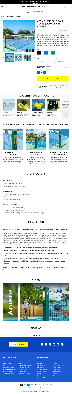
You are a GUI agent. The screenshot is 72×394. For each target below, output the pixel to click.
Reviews (36, 328)
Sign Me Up (22, 344)
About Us (39, 363)
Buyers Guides (41, 371)
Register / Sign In (8, 363)
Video (36, 280)
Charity (39, 373)
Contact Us (22, 363)
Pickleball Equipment (14, 16)
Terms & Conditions (8, 373)
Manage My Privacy (24, 373)
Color (38, 49)
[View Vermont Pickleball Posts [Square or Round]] (9, 57)
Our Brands (40, 367)
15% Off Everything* (43, 1)
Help (4, 365)
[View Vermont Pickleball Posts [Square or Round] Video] (18, 57)
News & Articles (57, 375)
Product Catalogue (58, 365)
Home (2, 16)
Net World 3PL (41, 378)
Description (36, 221)
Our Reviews (41, 365)
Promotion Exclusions (9, 369)
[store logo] (33, 6)
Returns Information (8, 367)
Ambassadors (57, 371)
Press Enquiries (41, 375)
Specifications (36, 173)
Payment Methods (8, 371)
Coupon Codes (23, 369)
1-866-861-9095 (26, 391)
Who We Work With (42, 369)
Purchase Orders (24, 367)
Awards (55, 363)
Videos (55, 373)
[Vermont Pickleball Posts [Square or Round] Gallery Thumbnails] (18, 57)
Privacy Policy (23, 371)
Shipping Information (25, 365)
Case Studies (57, 369)
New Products (57, 367)
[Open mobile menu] (2, 7)
